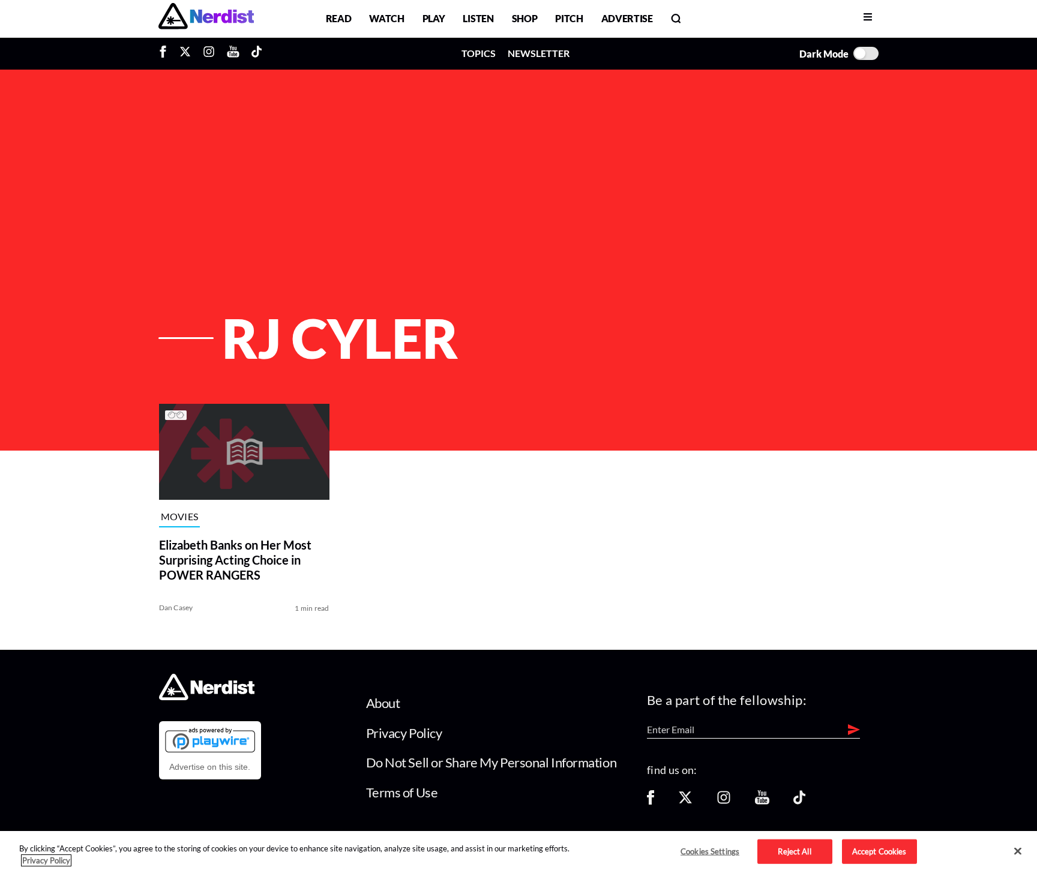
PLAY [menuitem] (433, 18)
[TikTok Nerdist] (256, 53)
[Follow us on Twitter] (685, 801)
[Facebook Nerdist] (165, 53)
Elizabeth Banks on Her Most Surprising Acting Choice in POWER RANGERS (235, 560)
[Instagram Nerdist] (209, 53)
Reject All (794, 851)
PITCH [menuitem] (569, 18)
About (383, 703)
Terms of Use (402, 792)
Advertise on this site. (209, 767)
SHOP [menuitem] (525, 18)
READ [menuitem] (339, 18)
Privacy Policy (404, 733)
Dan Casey (176, 607)
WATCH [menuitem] (386, 18)
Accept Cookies (879, 851)
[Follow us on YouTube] (762, 801)
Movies (180, 517)
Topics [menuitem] (478, 53)
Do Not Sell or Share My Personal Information (491, 762)
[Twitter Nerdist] (185, 53)
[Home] (206, 697)
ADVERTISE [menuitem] (627, 18)
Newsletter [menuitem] (539, 53)
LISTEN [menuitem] (478, 18)
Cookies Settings (710, 851)
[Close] (1018, 851)
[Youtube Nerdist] (233, 53)
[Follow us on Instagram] (724, 801)
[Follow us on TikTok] (799, 801)
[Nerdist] (206, 18)
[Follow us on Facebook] (650, 801)
